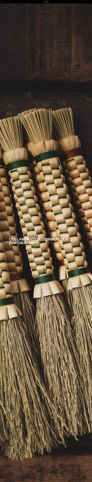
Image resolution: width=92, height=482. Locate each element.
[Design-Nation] (46, 2)
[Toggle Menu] (90, 1)
